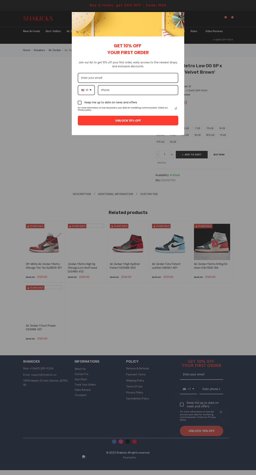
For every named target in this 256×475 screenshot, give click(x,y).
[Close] (179, 16)
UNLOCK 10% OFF (128, 120)
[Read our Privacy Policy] (176, 108)
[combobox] (86, 90)
